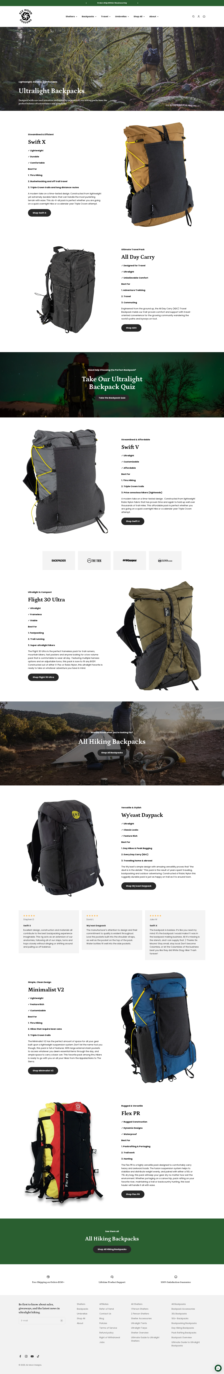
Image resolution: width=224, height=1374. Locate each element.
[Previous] (86, 3)
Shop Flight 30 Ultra (43, 677)
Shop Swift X (39, 212)
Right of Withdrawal (109, 1337)
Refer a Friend (106, 1308)
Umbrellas (121, 16)
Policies (103, 1323)
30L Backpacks (179, 1313)
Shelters (70, 16)
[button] (218, 1368)
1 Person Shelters (139, 1308)
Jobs (102, 1342)
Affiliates (103, 1304)
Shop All (138, 16)
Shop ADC (131, 327)
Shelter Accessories (141, 1318)
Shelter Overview (140, 1332)
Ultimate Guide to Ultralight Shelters (145, 1339)
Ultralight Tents (139, 1323)
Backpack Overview (182, 1337)
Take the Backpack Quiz (112, 397)
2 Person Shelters (140, 1313)
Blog (101, 1318)
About (152, 16)
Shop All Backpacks (112, 752)
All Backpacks (179, 1304)
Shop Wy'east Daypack (138, 885)
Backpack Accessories (183, 1308)
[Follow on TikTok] (38, 1356)
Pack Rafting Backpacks (184, 1332)
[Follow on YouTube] (32, 1356)
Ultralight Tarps (139, 1327)
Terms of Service (108, 1327)
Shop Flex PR (133, 1194)
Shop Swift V (133, 521)
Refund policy (106, 1332)
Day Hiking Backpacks (183, 1327)
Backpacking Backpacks (184, 1323)
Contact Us (105, 1313)
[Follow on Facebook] (20, 1356)
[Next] (137, 3)
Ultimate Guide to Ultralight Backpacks (186, 1344)
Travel (104, 16)
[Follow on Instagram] (26, 1356)
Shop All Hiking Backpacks (112, 1249)
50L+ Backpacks (180, 1318)
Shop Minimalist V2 (43, 1070)
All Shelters (136, 1304)
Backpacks (88, 16)
